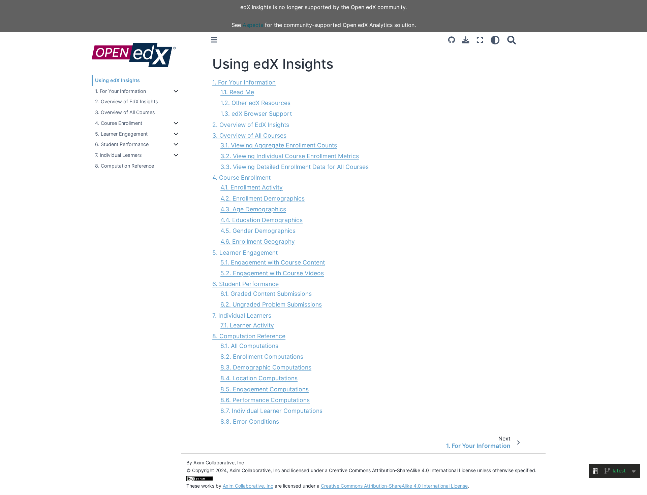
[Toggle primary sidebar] (214, 40)
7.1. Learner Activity (247, 325)
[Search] (511, 40)
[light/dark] (495, 40)
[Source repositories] (451, 40)
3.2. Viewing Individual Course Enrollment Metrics (289, 156)
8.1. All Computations (249, 345)
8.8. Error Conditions (249, 421)
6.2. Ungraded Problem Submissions (271, 304)
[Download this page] (466, 40)
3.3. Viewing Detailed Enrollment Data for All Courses (294, 166)
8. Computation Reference (124, 166)
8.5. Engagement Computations (264, 389)
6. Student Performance (122, 144)
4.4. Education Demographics (261, 219)
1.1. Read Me (237, 92)
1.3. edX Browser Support (256, 113)
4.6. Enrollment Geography (257, 241)
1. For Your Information (120, 91)
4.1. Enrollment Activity (251, 187)
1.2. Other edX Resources (255, 102)
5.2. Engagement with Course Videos (272, 273)
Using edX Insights (117, 80)
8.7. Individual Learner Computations (271, 410)
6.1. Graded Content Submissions (266, 293)
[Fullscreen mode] (480, 40)
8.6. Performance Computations (265, 399)
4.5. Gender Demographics (258, 230)
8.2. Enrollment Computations (261, 356)
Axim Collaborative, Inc (248, 486)
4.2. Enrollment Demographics (262, 198)
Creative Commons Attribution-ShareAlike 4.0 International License (394, 486)
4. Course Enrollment (118, 123)
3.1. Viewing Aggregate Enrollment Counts (278, 145)
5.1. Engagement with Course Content (272, 262)
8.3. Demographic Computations (265, 367)
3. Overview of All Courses (125, 112)
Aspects (253, 25)
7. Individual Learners (118, 155)
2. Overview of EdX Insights (126, 102)
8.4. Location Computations (259, 378)
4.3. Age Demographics (253, 209)
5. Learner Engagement (121, 134)
